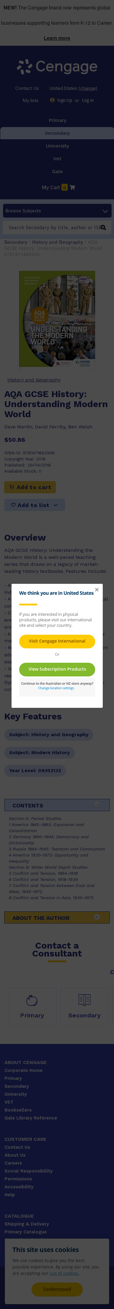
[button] (97, 590)
